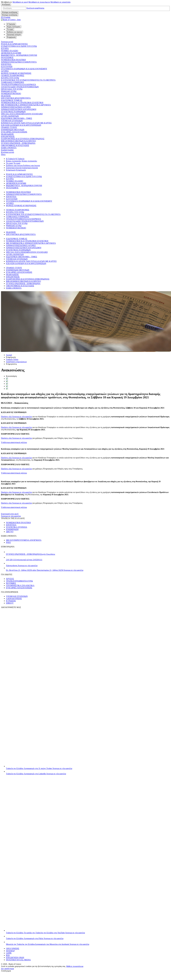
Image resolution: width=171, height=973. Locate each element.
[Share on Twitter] (7, 379)
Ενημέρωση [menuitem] (11, 37)
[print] (7, 389)
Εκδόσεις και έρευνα (14, 165)
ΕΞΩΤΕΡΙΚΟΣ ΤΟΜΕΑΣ (11, 100)
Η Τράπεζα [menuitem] (11, 24)
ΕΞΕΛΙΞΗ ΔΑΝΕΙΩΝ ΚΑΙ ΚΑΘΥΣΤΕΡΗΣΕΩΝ (21, 125)
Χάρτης (21, 566)
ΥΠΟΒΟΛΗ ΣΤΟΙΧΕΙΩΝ (12, 121)
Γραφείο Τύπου (12, 359)
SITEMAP (10, 951)
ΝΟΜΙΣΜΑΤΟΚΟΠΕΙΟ (11, 93)
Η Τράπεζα (10, 159)
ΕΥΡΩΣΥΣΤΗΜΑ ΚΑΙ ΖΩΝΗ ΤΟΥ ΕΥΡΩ (19, 46)
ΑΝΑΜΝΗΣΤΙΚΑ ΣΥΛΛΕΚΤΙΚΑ (20, 585)
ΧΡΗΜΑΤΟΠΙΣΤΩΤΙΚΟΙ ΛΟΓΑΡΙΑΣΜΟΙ (18, 109)
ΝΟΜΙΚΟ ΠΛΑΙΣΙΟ (9, 51)
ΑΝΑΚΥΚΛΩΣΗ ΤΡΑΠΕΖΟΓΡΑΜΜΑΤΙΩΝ (20, 87)
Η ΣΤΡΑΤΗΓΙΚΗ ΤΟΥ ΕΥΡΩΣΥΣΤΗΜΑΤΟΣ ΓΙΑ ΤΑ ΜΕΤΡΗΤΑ (28, 80)
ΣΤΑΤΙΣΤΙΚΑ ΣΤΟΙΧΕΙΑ (16, 527)
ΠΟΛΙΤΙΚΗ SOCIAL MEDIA (18, 960)
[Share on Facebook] (7, 384)
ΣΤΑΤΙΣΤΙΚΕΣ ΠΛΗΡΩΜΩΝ (13, 112)
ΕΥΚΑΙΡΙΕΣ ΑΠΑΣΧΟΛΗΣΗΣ (14, 132)
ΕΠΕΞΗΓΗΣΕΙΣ (8, 136)
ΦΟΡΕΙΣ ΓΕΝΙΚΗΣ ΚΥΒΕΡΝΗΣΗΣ (16, 73)
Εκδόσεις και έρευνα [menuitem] (14, 32)
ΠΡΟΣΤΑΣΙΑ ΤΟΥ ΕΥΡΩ (11, 89)
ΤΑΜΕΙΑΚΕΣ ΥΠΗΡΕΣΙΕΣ (12, 82)
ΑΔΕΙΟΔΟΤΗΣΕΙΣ (14, 598)
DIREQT (10, 603)
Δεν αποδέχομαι (7, 968)
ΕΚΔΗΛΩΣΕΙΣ (7, 134)
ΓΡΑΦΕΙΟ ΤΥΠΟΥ (9, 127)
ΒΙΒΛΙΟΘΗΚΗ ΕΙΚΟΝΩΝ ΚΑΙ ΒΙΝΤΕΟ (18, 141)
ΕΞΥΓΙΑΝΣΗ (6, 66)
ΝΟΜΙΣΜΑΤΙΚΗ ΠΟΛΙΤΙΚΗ (13, 60)
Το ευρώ (9, 163)
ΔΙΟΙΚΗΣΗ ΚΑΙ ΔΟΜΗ (11, 53)
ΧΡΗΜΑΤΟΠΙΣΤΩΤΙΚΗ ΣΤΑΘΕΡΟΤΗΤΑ (19, 62)
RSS (8, 955)
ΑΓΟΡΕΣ (5, 71)
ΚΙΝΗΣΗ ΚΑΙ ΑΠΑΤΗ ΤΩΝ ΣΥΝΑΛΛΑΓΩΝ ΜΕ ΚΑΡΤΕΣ (26, 123)
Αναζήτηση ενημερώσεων (16, 362)
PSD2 (8, 542)
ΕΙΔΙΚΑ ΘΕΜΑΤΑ (9, 148)
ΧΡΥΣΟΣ (10, 579)
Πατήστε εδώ (16, 417)
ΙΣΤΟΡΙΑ (5, 48)
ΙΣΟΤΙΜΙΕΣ (11, 583)
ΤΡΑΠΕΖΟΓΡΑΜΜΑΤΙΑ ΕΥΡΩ (19, 581)
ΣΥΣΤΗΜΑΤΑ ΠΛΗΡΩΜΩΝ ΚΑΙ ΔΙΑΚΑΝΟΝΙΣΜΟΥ (24, 69)
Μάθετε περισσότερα (74, 966)
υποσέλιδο (60, 2)
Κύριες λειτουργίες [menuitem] (13, 27)
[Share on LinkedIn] (7, 381)
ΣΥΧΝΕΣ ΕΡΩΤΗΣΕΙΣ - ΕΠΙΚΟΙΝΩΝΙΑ (18, 143)
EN (5, 17)
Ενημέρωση (11, 170)
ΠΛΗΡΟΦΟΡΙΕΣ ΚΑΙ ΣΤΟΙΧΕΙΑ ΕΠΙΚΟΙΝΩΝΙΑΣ (22, 139)
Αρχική (9, 355)
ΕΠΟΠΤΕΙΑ (6, 64)
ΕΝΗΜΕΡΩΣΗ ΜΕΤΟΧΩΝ (12, 130)
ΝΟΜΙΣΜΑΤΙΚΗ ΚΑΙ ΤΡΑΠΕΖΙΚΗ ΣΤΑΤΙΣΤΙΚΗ (22, 102)
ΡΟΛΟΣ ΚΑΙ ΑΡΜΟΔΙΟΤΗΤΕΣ (14, 44)
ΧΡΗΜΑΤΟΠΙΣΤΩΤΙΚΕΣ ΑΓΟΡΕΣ (16, 107)
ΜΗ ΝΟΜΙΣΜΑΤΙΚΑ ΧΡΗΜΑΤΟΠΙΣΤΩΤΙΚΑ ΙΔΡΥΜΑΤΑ (26, 105)
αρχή (20, 2)
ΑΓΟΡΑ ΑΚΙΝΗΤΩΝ (10, 116)
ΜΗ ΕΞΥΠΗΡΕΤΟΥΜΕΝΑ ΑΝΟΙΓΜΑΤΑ (23, 540)
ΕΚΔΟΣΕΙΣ (6, 96)
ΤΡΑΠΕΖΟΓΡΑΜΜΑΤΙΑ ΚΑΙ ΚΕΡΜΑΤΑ (18, 84)
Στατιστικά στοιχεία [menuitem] (14, 35)
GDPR (9, 953)
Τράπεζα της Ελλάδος (39, 768)
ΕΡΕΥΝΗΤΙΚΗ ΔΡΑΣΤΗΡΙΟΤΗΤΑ (16, 98)
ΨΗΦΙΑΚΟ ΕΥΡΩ (8, 91)
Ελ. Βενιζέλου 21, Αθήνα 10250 (44, 570)
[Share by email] (7, 386)
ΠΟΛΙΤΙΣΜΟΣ (7, 57)
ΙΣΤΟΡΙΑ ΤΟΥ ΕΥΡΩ (10, 78)
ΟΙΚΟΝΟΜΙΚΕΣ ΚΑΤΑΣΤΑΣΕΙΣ (15, 145)
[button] (35, 8)
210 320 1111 (24, 560)
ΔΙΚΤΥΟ (9, 532)
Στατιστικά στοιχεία (14, 168)
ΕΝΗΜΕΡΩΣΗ (12, 529)
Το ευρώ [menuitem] (10, 29)
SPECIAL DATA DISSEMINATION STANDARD (22, 114)
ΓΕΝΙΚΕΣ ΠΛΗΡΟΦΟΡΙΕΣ (12, 75)
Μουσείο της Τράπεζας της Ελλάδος (47, 944)
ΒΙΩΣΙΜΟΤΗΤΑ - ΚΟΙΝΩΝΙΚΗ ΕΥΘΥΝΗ (19, 55)
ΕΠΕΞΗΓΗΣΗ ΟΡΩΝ (15, 957)
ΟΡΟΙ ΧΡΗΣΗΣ (12, 948)
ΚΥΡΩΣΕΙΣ (11, 601)
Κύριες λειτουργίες (13, 161)
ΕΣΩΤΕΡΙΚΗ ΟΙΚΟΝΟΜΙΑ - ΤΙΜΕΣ (16, 118)
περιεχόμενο (39, 2)
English (7, 150)
